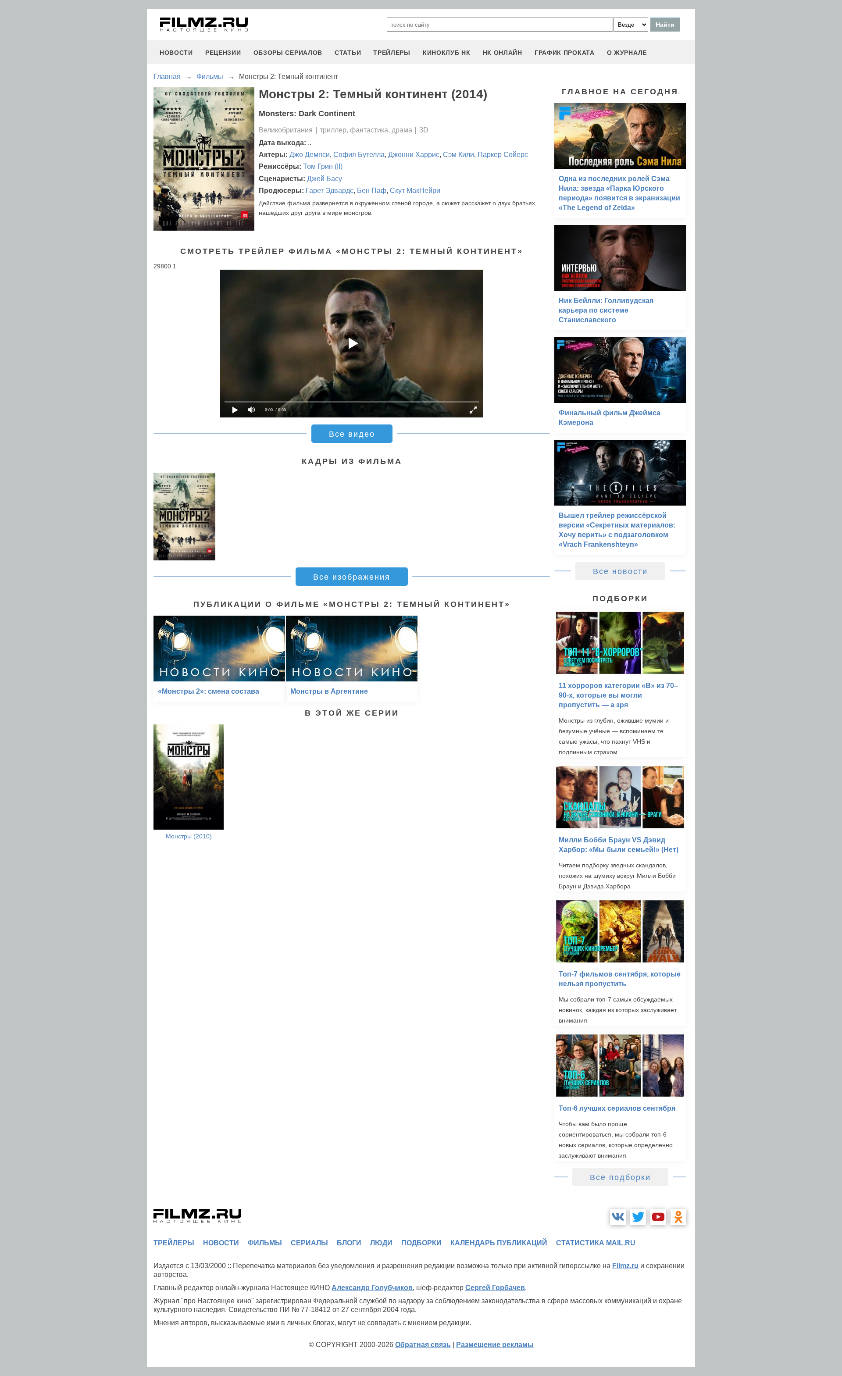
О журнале (627, 52)
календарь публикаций (498, 1243)
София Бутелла (359, 154)
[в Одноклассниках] (678, 1217)
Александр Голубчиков (372, 1287)
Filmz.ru (625, 1265)
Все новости (620, 571)
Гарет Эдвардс (329, 190)
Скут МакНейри (415, 190)
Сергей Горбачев (495, 1287)
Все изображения (351, 577)
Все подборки (620, 1177)
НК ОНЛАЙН (502, 52)
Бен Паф (371, 190)
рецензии (223, 52)
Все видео (352, 434)
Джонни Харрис (413, 154)
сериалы (309, 1243)
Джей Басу (324, 178)
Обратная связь (423, 1344)
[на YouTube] (658, 1217)
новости (176, 52)
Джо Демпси (309, 154)
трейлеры (391, 52)
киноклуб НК (447, 52)
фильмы (265, 1243)
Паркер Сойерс (503, 154)
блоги (349, 1243)
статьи (348, 52)
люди (381, 1243)
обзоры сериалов (288, 52)
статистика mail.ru (595, 1243)
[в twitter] (638, 1217)
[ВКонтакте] (618, 1217)
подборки (421, 1243)
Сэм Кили (458, 154)
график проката (565, 52)
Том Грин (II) (323, 166)
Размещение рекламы (495, 1344)
